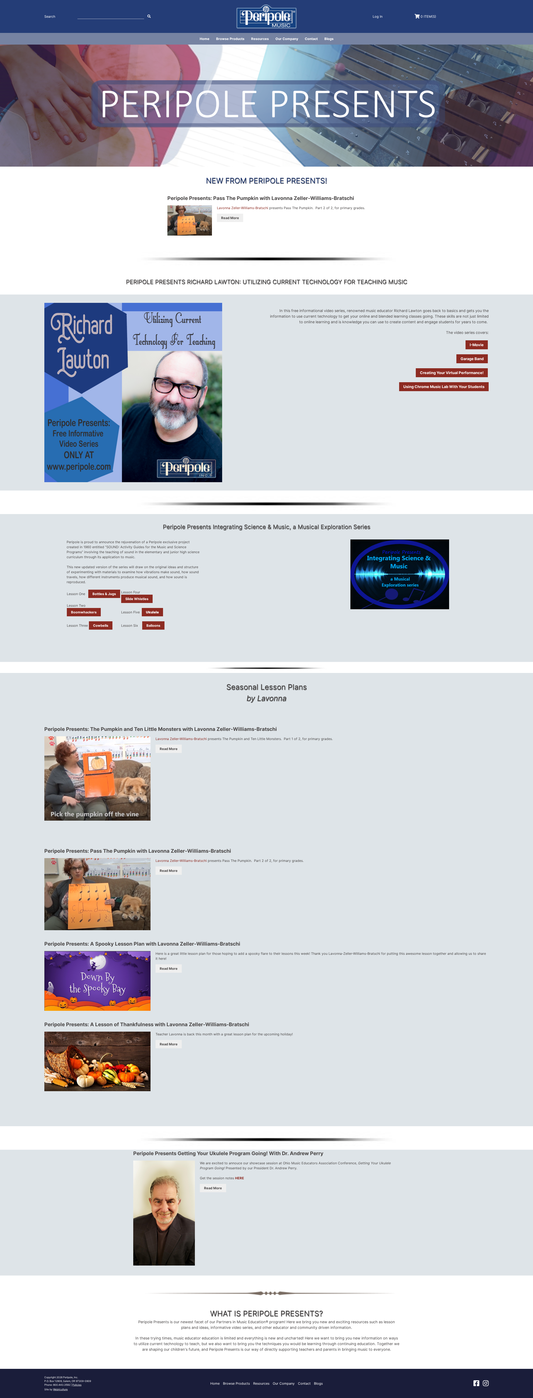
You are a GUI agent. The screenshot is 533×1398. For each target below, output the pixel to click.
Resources (260, 39)
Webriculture (60, 1389)
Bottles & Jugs (104, 594)
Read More (230, 218)
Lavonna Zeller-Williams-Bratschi (242, 208)
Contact (311, 39)
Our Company (286, 39)
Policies (76, 1384)
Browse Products (230, 39)
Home (204, 39)
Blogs (329, 39)
